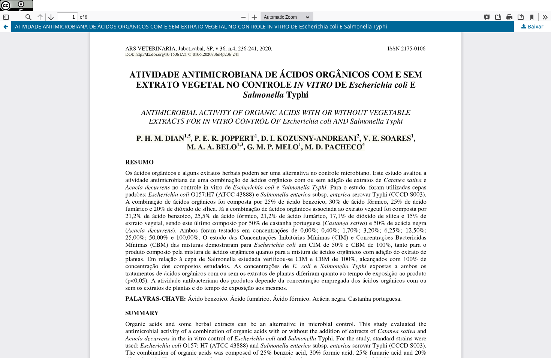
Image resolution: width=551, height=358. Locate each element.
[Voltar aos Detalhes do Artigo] (5, 26)
